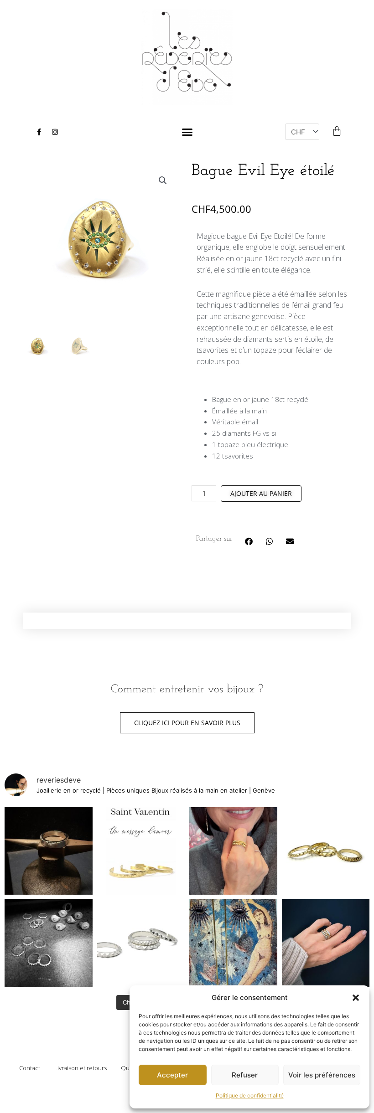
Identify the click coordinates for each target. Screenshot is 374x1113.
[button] (355, 997)
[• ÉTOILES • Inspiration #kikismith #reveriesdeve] (233, 943)
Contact (29, 1068)
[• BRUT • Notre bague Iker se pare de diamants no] (49, 851)
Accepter (172, 1075)
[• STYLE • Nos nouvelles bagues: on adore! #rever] (233, 851)
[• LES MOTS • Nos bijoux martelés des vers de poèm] (141, 851)
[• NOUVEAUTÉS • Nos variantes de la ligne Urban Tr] (326, 851)
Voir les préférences (321, 1075)
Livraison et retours (80, 1068)
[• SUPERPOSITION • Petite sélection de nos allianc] (326, 943)
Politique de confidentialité (250, 1095)
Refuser (245, 1075)
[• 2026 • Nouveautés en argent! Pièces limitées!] (49, 943)
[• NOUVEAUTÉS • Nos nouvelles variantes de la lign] (141, 943)
